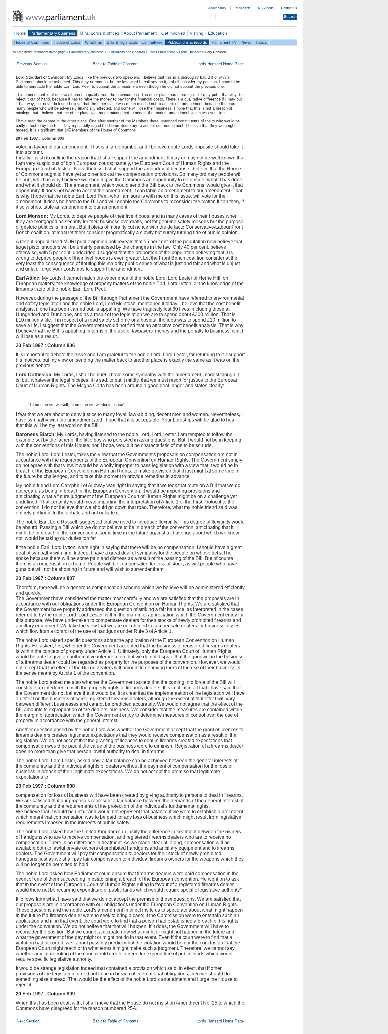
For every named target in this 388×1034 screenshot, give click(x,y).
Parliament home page (49, 52)
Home (20, 33)
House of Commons (31, 42)
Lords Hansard (190, 52)
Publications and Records (126, 52)
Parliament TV (224, 42)
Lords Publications (162, 52)
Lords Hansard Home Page (220, 64)
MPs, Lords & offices (99, 33)
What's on (93, 42)
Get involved (173, 33)
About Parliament (140, 33)
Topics (261, 42)
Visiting (196, 33)
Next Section (28, 1021)
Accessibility (217, 8)
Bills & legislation (122, 42)
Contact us (289, 8)
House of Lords (67, 42)
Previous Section (32, 64)
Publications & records (187, 42)
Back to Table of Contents (116, 64)
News (246, 42)
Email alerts (242, 8)
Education (217, 33)
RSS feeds (266, 8)
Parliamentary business (52, 33)
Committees (152, 42)
